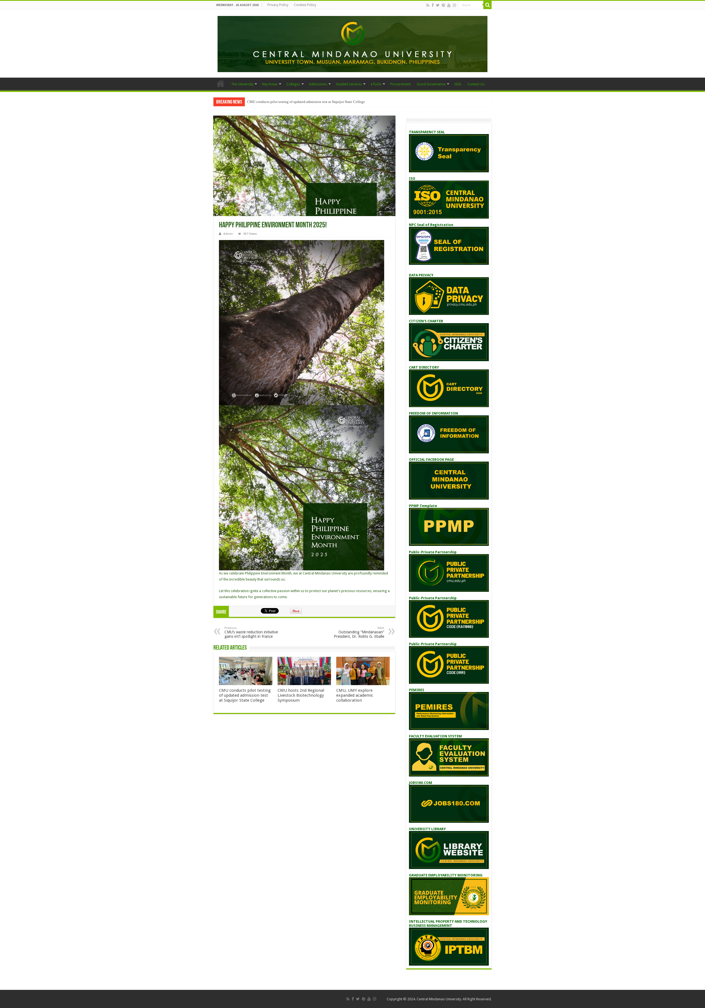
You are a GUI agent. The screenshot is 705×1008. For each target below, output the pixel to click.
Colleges (293, 84)
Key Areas (270, 84)
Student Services (349, 84)
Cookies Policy (305, 5)
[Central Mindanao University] (352, 43)
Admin (228, 234)
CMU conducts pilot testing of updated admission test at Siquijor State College (306, 102)
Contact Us (475, 84)
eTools (376, 84)
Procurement (400, 84)
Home (220, 83)
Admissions (318, 84)
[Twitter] (437, 5)
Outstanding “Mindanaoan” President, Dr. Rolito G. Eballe (359, 632)
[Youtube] (449, 5)
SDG (457, 84)
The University (242, 84)
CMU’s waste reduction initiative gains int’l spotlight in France (251, 632)
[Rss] (428, 5)
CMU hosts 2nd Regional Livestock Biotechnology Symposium (301, 695)
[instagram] (454, 5)
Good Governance (431, 84)
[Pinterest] (443, 5)
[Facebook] (432, 5)
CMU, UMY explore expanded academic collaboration (354, 695)
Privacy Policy (277, 5)
